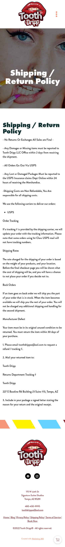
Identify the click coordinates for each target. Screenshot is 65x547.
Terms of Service (53, 517)
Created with (32, 538)
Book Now (33, 521)
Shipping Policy (37, 517)
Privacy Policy (22, 517)
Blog (13, 517)
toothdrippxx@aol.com (32, 510)
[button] (58, 540)
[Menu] (56, 14)
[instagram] (37, 476)
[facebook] (28, 476)
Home (6, 517)
